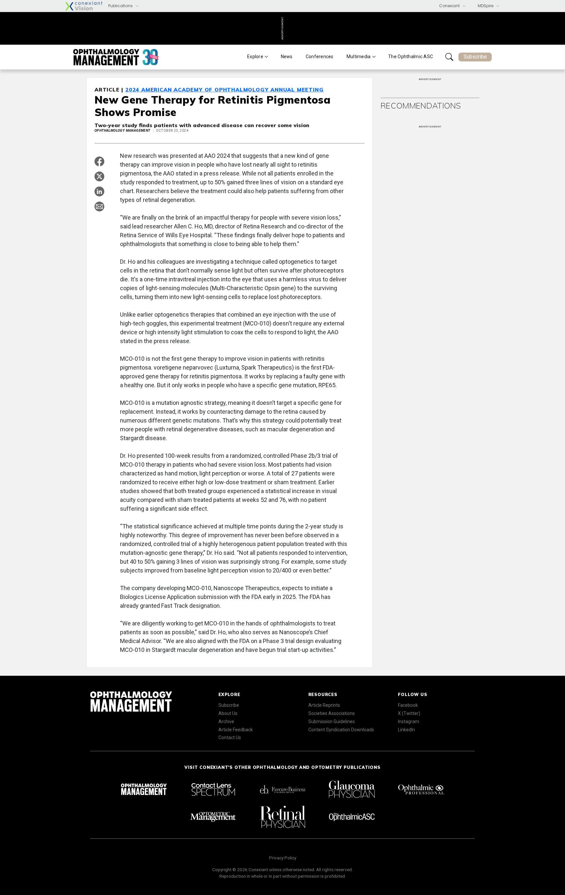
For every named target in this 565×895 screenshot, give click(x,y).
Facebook (408, 705)
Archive (226, 721)
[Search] (449, 57)
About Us (227, 713)
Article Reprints (324, 705)
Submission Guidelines (331, 721)
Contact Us (229, 737)
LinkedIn (406, 729)
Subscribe (475, 57)
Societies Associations (331, 713)
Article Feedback (235, 729)
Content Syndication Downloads (341, 729)
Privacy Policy (282, 857)
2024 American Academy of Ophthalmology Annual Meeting (224, 89)
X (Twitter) (409, 713)
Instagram (408, 721)
